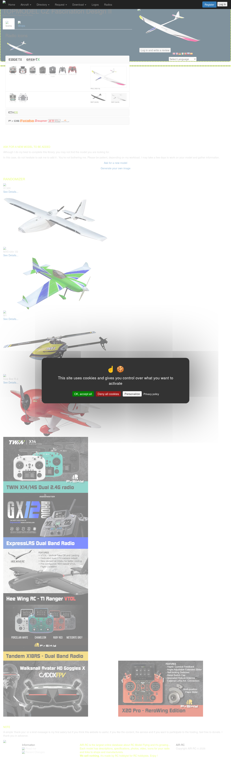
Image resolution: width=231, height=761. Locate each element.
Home (11, 4)
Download (78, 4)
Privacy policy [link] (151, 394)
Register (209, 4)
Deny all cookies (108, 394)
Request (60, 4)
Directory (42, 4)
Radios (108, 4)
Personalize (132, 394)
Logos (95, 4)
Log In (222, 4)
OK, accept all (83, 394)
